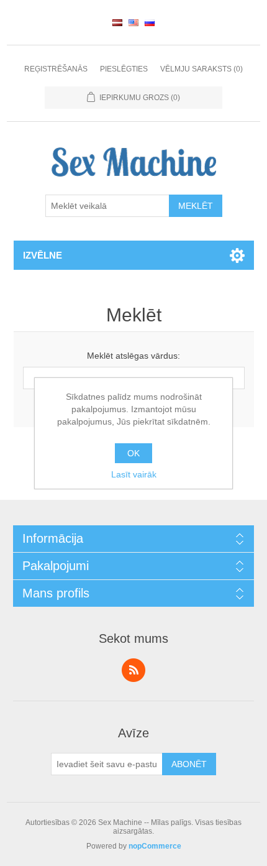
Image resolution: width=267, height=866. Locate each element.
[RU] (149, 22)
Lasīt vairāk (133, 474)
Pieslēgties (124, 69)
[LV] (117, 22)
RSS (133, 670)
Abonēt (189, 764)
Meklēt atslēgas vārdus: (133, 356)
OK (133, 453)
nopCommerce (155, 846)
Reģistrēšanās (56, 69)
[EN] (133, 22)
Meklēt (195, 206)
